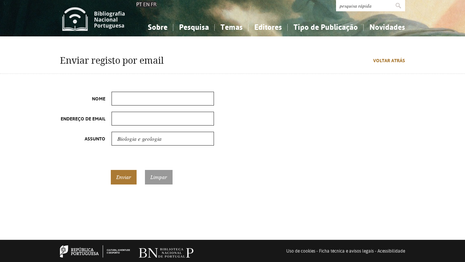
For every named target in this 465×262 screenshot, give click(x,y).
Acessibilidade (391, 251)
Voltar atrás (389, 60)
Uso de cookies (300, 251)
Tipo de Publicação (326, 27)
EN (146, 4)
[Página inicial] (93, 18)
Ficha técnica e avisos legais (346, 251)
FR (154, 4)
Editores (268, 27)
